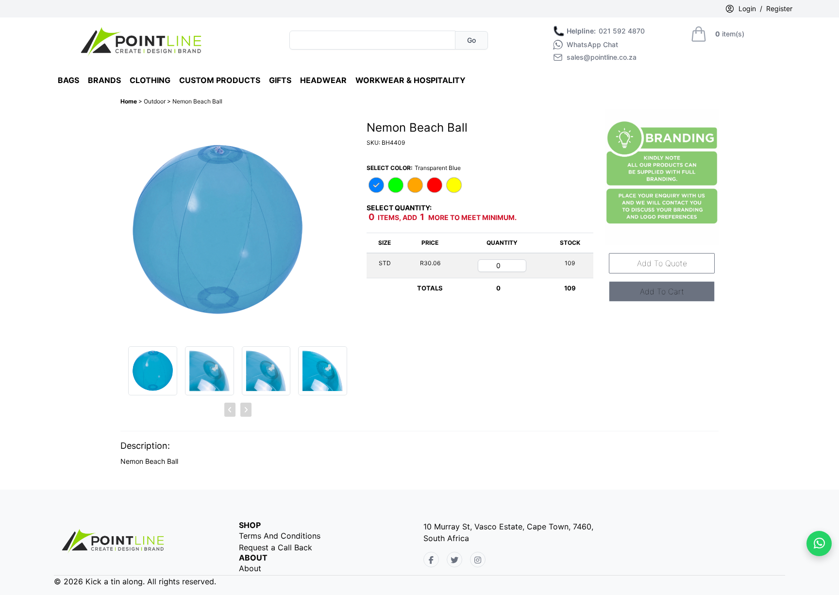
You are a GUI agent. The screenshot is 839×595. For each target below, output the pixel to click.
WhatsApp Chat (592, 45)
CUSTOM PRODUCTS (219, 80)
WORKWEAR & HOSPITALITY (410, 80)
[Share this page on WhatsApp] (819, 543)
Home (129, 101)
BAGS (68, 80)
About (250, 568)
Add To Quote (662, 263)
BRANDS (104, 80)
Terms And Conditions (279, 536)
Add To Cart (662, 291)
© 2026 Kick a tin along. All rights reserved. (135, 581)
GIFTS (280, 80)
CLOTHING (150, 80)
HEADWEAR (323, 80)
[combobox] (372, 40)
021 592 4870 (606, 31)
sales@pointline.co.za (602, 57)
